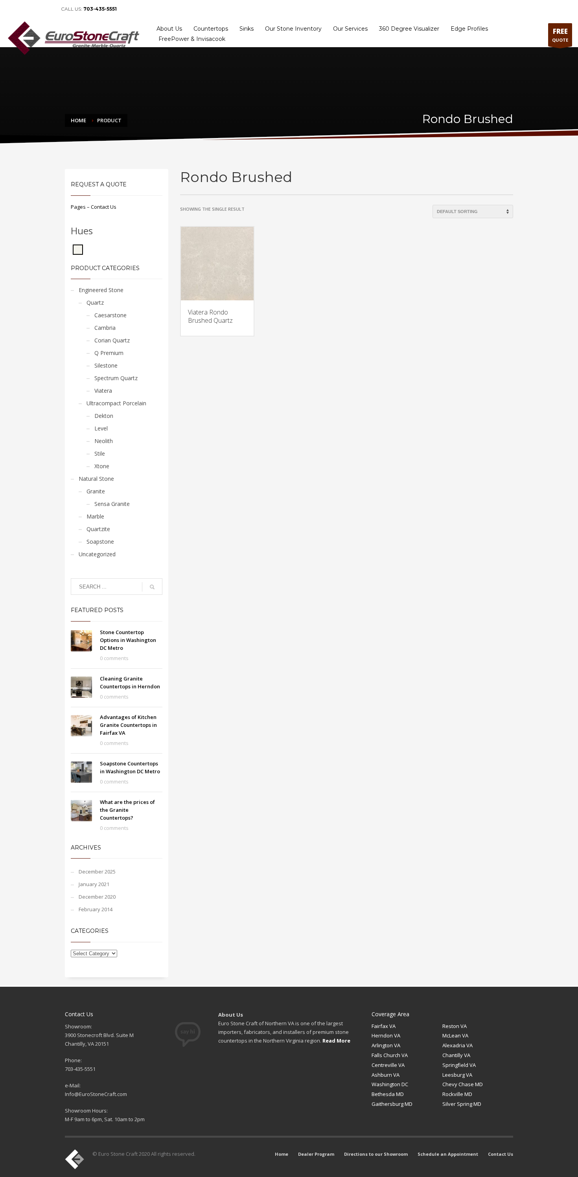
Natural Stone (96, 478)
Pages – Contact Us (93, 206)
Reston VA (454, 1026)
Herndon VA (386, 1035)
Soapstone (100, 541)
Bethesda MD (388, 1094)
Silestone (106, 365)
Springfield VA (459, 1064)
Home (361, 9)
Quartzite (98, 529)
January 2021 (94, 884)
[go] (152, 587)
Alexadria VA (457, 1045)
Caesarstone (110, 315)
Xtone (101, 466)
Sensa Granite (112, 504)
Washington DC (390, 1084)
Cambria (105, 327)
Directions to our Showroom (445, 9)
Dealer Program (392, 9)
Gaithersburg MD (392, 1103)
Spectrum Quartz (116, 378)
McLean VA (455, 1035)
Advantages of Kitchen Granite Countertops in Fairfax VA (128, 725)
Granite (96, 491)
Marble (95, 516)
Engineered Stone (101, 290)
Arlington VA (386, 1045)
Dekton (103, 415)
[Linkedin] (23, 9)
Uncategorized (97, 554)
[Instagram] (47, 9)
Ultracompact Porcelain (116, 403)
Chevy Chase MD (462, 1084)
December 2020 (97, 896)
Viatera (103, 390)
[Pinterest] (35, 9)
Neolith (103, 441)
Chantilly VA (456, 1055)
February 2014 (95, 909)
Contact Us (556, 9)
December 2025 (97, 871)
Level (101, 428)
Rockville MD (457, 1094)
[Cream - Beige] (78, 248)
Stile (99, 453)
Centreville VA (388, 1064)
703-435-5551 (100, 9)
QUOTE (560, 35)
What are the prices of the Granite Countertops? (127, 809)
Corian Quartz (112, 340)
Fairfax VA (384, 1026)
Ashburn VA (385, 1074)
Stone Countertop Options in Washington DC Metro (128, 640)
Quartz (95, 302)
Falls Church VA (390, 1055)
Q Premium (108, 353)
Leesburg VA (457, 1074)
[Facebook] (12, 9)
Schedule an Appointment (510, 9)
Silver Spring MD (461, 1103)
